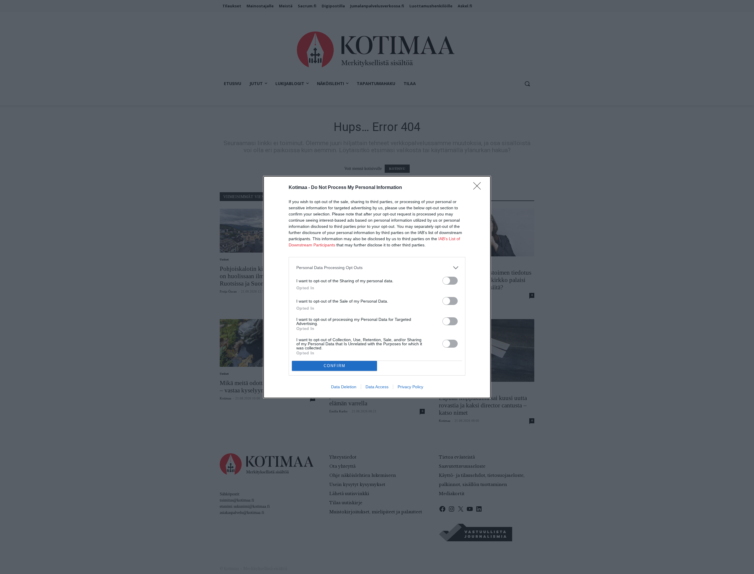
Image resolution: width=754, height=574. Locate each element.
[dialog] (377, 287)
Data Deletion (343, 386)
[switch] (450, 281)
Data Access (377, 386)
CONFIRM (334, 366)
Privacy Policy (410, 386)
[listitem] (377, 268)
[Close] (479, 187)
